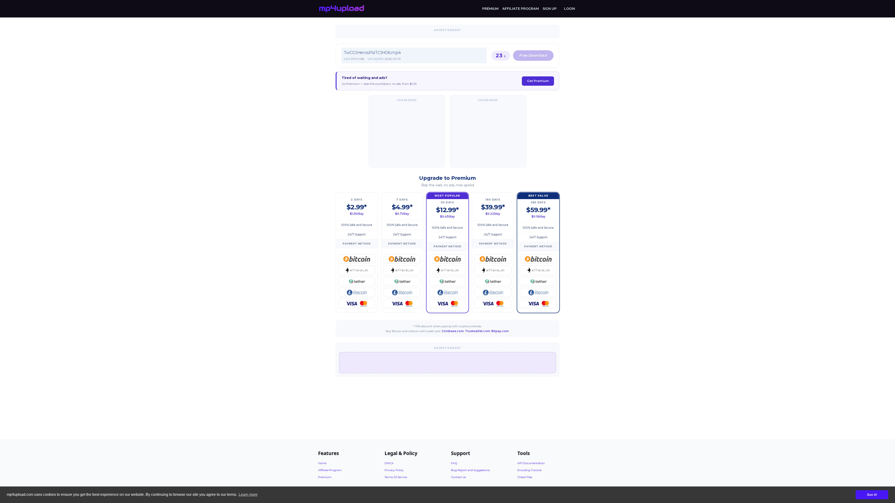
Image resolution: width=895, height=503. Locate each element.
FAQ (454, 463)
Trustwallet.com (477, 331)
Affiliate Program (520, 9)
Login (569, 9)
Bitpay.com (500, 331)
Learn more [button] (248, 494)
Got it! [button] (872, 494)
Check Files (524, 477)
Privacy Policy (394, 470)
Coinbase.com (453, 331)
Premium (490, 9)
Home (322, 463)
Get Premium (538, 81)
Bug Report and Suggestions (470, 470)
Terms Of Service (396, 477)
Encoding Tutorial (529, 470)
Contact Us (458, 477)
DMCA (389, 463)
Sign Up (550, 9)
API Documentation (531, 463)
